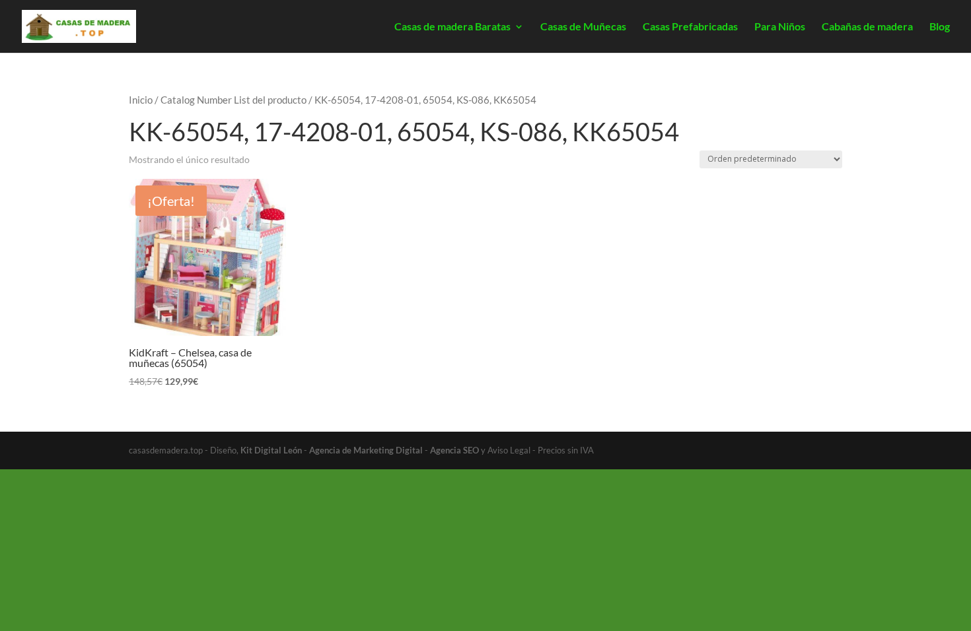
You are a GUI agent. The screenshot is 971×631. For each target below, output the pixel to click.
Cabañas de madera (867, 27)
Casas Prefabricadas (690, 27)
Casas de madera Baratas (452, 27)
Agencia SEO (454, 450)
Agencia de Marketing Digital (366, 450)
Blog (939, 27)
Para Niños (779, 27)
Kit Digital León (271, 450)
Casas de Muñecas (583, 27)
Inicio (141, 100)
